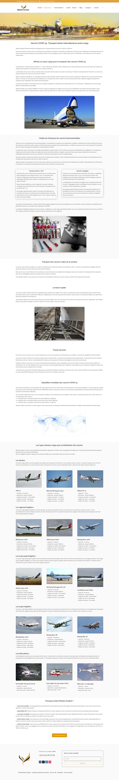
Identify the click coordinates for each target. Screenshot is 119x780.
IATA (40, 66)
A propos (88, 7)
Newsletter (60, 772)
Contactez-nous (59, 735)
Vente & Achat (58, 7)
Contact (96, 7)
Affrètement (47, 7)
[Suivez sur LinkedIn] (46, 762)
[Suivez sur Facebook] (40, 762)
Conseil (68, 7)
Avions (74, 7)
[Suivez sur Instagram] (50, 762)
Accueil (40, 7)
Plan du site (53, 772)
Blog (80, 7)
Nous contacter (68, 772)
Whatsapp (20, 1)
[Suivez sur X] (43, 762)
